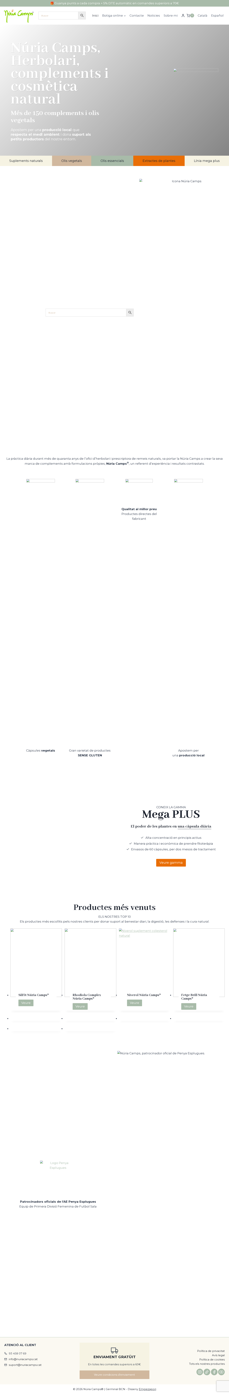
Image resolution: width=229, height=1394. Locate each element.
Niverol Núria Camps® (144, 995)
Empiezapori (147, 1389)
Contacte (137, 15)
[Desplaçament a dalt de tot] (222, 1380)
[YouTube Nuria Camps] (221, 1372)
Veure (27, 1003)
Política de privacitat (211, 1351)
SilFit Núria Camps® (33, 995)
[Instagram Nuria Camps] (199, 1372)
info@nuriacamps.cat (23, 1359)
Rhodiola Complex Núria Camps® (87, 996)
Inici (95, 15)
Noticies (153, 15)
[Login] (183, 15)
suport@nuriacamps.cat (25, 1365)
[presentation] (36, 962)
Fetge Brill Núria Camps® (194, 996)
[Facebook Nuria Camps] (214, 1372)
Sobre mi (171, 15)
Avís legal (218, 1355)
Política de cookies (212, 1359)
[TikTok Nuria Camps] (207, 1372)
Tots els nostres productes (207, 1363)
